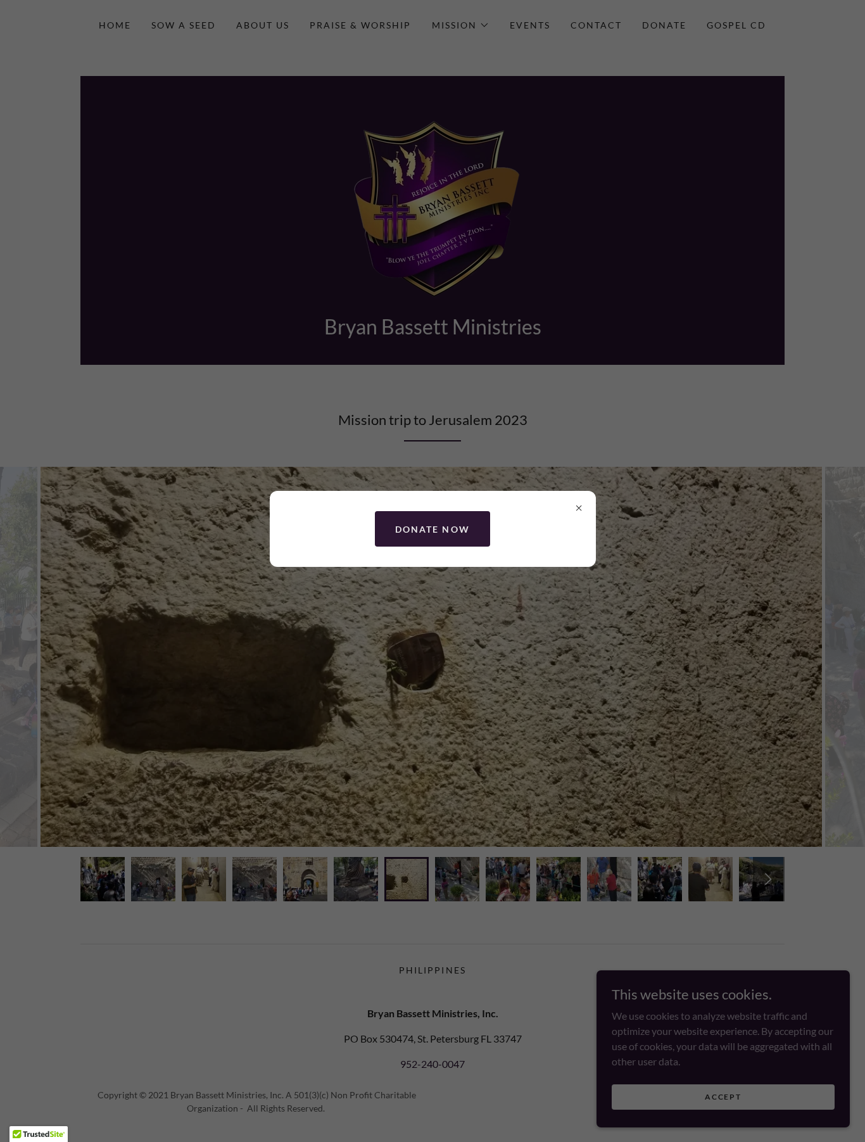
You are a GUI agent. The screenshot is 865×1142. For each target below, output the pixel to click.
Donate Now (432, 529)
